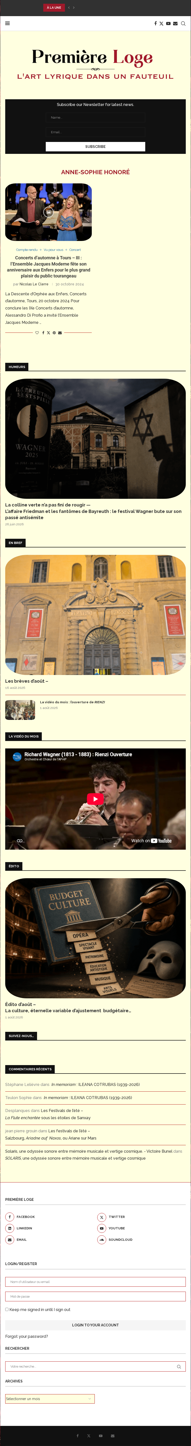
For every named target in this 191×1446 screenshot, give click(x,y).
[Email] (175, 23)
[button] (69, 8)
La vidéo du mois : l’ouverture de (72, 702)
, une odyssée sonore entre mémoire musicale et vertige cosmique (75, 1158)
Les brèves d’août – (26, 681)
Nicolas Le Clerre (34, 284)
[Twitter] (161, 23)
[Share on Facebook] (43, 333)
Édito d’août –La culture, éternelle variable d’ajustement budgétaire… (68, 1007)
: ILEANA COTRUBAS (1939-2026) (95, 1084)
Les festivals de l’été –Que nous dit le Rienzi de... (87, 8)
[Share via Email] (60, 333)
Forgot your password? (26, 1336)
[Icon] (48, 212)
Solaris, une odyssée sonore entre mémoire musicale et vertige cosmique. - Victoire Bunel (88, 1151)
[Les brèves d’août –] (95, 615)
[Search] (183, 23)
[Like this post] (37, 333)
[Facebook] (155, 23)
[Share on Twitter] (48, 333)
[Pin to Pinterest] (54, 333)
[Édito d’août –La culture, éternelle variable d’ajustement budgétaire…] (95, 938)
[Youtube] (168, 23)
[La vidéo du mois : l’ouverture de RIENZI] (20, 710)
